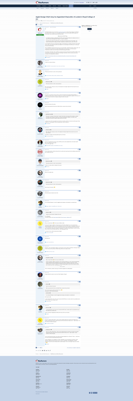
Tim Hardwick (68, 376)
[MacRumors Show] (86, 2)
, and (50, 242)
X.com (38, 374)
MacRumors (38, 20)
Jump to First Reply (52, 27)
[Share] (78, 27)
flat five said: (48, 307)
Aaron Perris (68, 386)
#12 (79, 170)
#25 (79, 327)
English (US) (95, 392)
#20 (79, 255)
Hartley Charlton (38, 379)
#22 (79, 281)
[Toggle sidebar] (96, 8)
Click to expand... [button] (62, 266)
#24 (79, 317)
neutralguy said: (48, 329)
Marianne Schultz (68, 379)
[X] (91, 2)
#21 (79, 272)
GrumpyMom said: (48, 257)
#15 (79, 200)
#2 (79, 60)
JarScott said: (48, 129)
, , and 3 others (54, 75)
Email (36, 374)
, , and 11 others (54, 145)
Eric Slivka (67, 369)
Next (40, 24)
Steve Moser (37, 386)
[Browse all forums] (94, 8)
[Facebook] (88, 2)
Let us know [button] (82, 2)
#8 (79, 127)
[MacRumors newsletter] (96, 2)
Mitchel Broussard (38, 376)
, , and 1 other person (54, 206)
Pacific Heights (55, 217)
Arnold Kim (37, 369)
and (49, 136)
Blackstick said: (48, 81)
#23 (79, 305)
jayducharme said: (48, 114)
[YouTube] (93, 2)
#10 (79, 149)
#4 (79, 79)
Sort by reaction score (50, 20)
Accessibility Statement (44, 391)
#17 (79, 221)
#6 (79, 102)
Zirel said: (47, 284)
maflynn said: (48, 212)
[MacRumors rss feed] (95, 2)
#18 (79, 236)
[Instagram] (90, 2)
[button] (43, 6)
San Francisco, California (66, 217)
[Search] (95, 8)
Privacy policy (38, 391)
